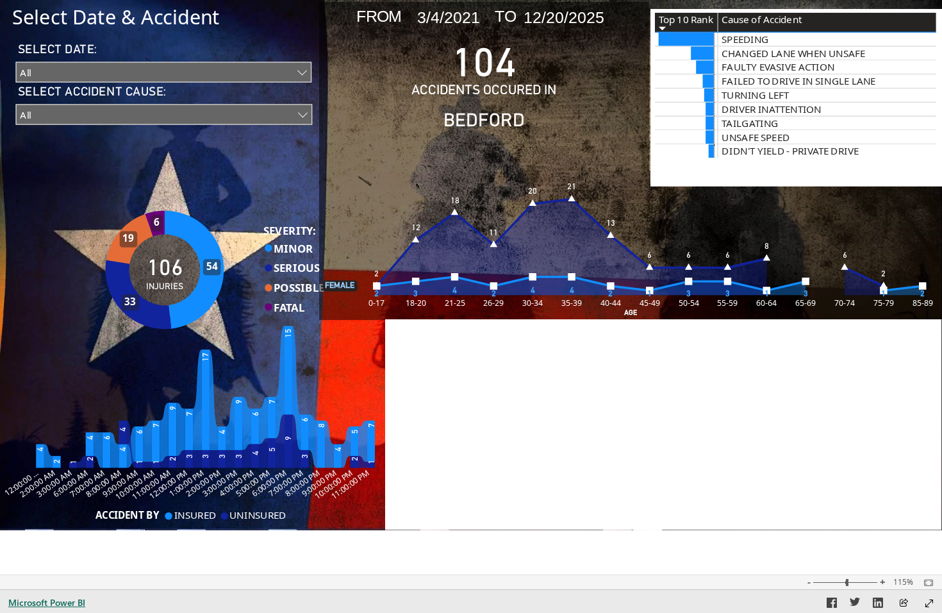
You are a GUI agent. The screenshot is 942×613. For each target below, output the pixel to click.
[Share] (903, 603)
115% (903, 582)
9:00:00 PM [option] (318, 483)
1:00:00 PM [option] (186, 483)
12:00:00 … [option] (22, 483)
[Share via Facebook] (832, 605)
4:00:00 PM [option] (236, 483)
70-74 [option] (844, 303)
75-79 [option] (883, 303)
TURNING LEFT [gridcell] (755, 95)
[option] (139, 294)
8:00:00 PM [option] (302, 483)
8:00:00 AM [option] (103, 483)
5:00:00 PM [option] (252, 483)
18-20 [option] (416, 303)
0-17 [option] (376, 303)
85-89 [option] (923, 303)
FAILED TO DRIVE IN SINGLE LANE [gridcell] (798, 81)
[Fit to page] (925, 583)
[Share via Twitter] (855, 605)
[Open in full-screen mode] (929, 603)
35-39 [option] (571, 303)
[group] (145, 17)
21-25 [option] (455, 303)
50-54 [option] (689, 303)
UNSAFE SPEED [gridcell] (755, 137)
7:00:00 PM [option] (286, 483)
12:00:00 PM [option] (168, 484)
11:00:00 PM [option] (350, 484)
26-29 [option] (493, 303)
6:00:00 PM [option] (269, 483)
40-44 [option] (610, 303)
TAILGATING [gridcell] (750, 123)
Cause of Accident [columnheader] (762, 19)
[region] (471, 265)
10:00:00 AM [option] (134, 484)
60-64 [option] (766, 303)
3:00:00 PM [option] (219, 483)
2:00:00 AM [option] (37, 483)
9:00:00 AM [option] (120, 483)
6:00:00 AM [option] (70, 483)
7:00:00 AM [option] (86, 483)
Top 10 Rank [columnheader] (686, 19)
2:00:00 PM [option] (203, 483)
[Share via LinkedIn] (878, 605)
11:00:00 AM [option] (151, 484)
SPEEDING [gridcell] (745, 39)
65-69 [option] (805, 303)
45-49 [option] (650, 303)
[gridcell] (686, 40)
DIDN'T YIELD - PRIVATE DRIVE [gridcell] (790, 151)
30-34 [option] (532, 303)
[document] (145, 17)
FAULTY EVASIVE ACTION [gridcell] (778, 67)
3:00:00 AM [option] (54, 483)
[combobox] (163, 72)
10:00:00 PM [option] (333, 484)
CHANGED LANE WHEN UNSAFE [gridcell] (793, 53)
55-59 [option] (727, 303)
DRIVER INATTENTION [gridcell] (771, 109)
